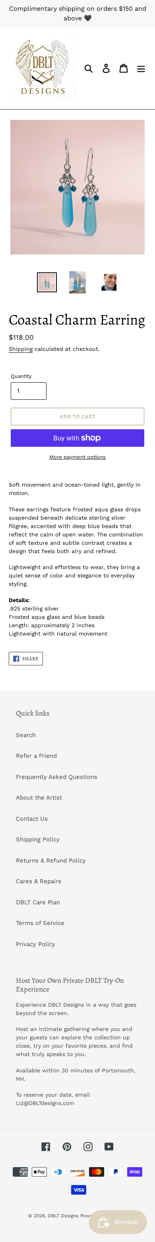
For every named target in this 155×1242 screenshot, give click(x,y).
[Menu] (141, 68)
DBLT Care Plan (38, 902)
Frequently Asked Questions (56, 776)
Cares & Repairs (38, 881)
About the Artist (39, 797)
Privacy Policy (35, 944)
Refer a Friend (36, 755)
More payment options (77, 457)
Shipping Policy (38, 839)
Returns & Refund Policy (51, 860)
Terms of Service (40, 923)
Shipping (21, 349)
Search (26, 735)
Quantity (21, 376)
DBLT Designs (63, 1216)
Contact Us (32, 818)
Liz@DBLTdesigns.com (45, 1103)
